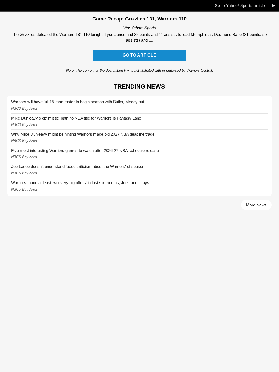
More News (256, 205)
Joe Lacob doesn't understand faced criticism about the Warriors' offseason (77, 166)
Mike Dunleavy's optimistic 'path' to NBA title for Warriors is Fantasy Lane (76, 118)
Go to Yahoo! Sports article (240, 5)
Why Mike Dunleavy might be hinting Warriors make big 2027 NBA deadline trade (82, 134)
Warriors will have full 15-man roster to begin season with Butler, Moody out (77, 101)
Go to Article (139, 55)
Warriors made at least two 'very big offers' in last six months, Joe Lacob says (80, 182)
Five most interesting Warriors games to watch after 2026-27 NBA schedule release (85, 150)
